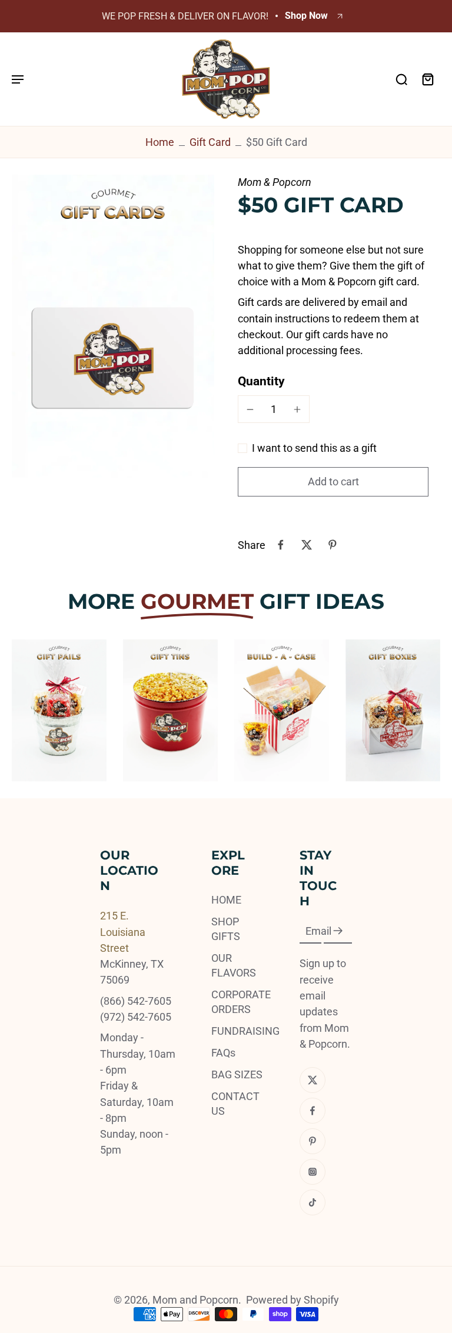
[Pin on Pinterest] (332, 545)
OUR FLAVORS (233, 965)
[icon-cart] (427, 79)
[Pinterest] (312, 1141)
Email (318, 931)
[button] (333, 481)
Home (159, 142)
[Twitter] (312, 1080)
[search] (401, 79)
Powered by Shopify (292, 1300)
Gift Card (210, 142)
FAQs (223, 1053)
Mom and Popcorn (195, 1300)
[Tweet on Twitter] (307, 545)
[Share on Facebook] (281, 545)
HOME (226, 900)
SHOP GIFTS (225, 928)
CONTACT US (235, 1103)
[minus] (250, 409)
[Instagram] (312, 1172)
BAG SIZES (236, 1074)
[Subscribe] (338, 931)
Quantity (261, 381)
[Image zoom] (113, 326)
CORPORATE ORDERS (237, 1001)
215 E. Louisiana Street (122, 931)
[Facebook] (312, 1111)
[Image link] (59, 710)
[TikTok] (312, 1202)
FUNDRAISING (237, 1031)
